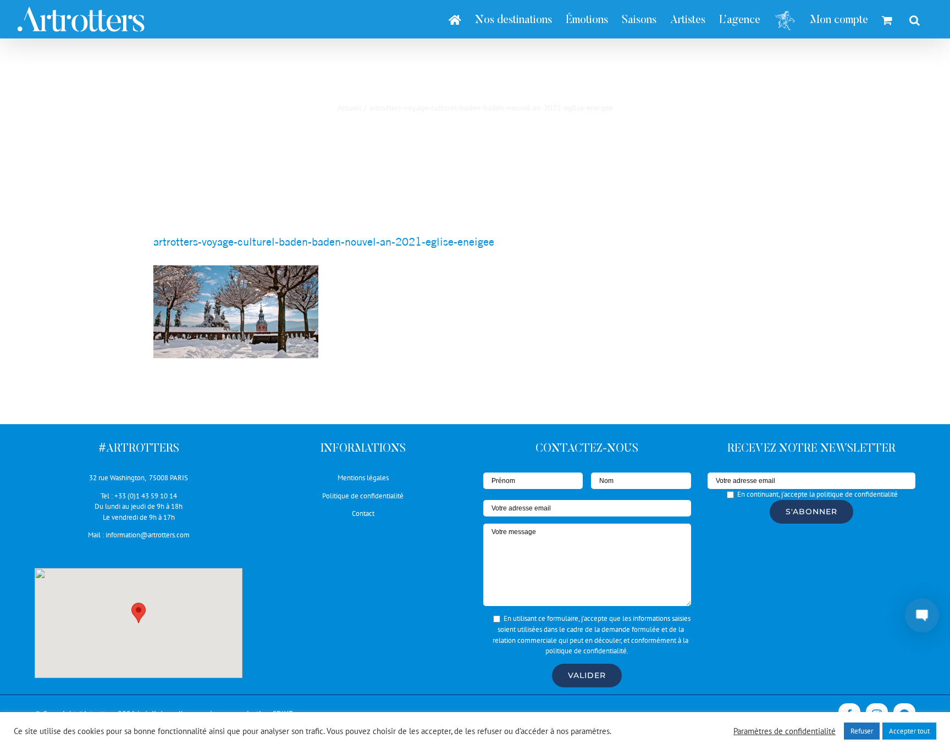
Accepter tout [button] (909, 731)
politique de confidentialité (586, 650)
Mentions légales (363, 477)
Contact (363, 513)
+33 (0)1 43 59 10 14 (145, 496)
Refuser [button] (861, 731)
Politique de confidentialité (363, 496)
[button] (138, 613)
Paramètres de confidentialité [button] (784, 731)
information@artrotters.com (148, 535)
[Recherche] (914, 19)
